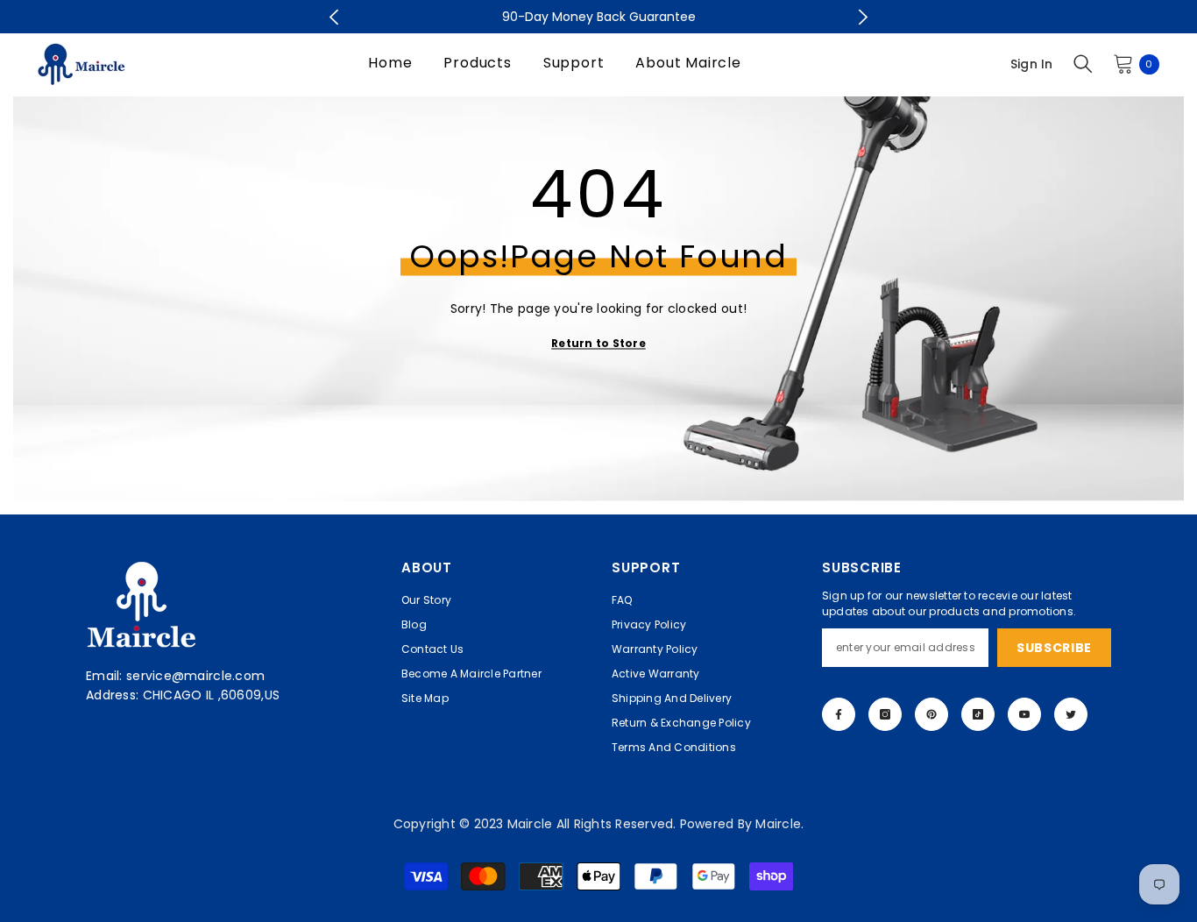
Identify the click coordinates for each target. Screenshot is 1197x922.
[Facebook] (838, 714)
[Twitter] (1070, 714)
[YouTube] (1024, 714)
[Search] (1083, 64)
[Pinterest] (931, 714)
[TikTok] (978, 714)
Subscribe (1054, 647)
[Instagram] (885, 714)
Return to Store (598, 343)
